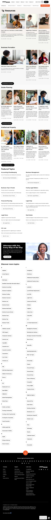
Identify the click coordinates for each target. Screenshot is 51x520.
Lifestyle (29, 304)
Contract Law (5, 339)
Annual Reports (5, 274)
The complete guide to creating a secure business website (37, 203)
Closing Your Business (7, 335)
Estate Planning (35, 5)
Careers (4, 471)
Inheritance (29, 274)
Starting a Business (31, 408)
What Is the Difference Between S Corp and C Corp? (31, 68)
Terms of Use (33, 508)
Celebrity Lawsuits (6, 328)
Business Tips (5, 319)
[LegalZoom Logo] (6, 2)
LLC (28, 319)
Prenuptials (29, 382)
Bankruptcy (4, 279)
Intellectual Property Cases (33, 281)
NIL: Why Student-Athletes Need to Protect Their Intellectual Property (6, 149)
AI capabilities (28, 469)
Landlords (29, 287)
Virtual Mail (29, 444)
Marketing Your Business (32, 332)
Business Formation (11, 5)
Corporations (5, 353)
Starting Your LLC (30, 411)
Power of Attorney (31, 378)
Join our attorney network (19, 474)
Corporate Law (5, 346)
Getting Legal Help (6, 427)
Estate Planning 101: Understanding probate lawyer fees (12, 203)
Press (4, 476)
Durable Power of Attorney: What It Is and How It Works (31, 108)
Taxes (28, 424)
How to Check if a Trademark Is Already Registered (43, 148)
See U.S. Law (6, 236)
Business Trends (5, 322)
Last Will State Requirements (33, 290)
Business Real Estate (6, 308)
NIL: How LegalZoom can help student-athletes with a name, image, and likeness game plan (38, 206)
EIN (3, 383)
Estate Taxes (5, 401)
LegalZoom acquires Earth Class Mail (8, 217)
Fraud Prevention (6, 421)
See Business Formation (7, 83)
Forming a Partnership (7, 410)
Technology (29, 428)
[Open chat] (48, 517)
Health (3, 436)
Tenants (28, 431)
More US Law (30, 339)
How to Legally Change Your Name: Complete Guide (36, 192)
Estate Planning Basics (7, 397)
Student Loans (30, 418)
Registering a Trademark (31, 30)
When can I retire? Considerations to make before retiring (37, 190)
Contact (4, 472)
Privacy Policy (7, 509)
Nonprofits (29, 345)
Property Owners (30, 389)
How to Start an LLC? (30, 479)
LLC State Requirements (32, 322)
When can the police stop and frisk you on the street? (11, 233)
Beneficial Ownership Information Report (11, 283)
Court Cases (4, 357)
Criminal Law (5, 360)
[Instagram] (39, 469)
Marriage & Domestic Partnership (34, 335)
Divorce (3, 377)
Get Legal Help (7, 256)
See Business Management (33, 182)
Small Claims (30, 404)
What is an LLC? (29, 477)
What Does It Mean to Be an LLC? (8, 66)
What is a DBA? (29, 482)
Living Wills (29, 315)
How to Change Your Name (31, 481)
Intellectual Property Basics (33, 277)
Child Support (5, 332)
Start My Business (45, 5)
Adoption (4, 270)
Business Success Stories (7, 312)
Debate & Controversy (7, 373)
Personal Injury (30, 371)
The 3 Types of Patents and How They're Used (19, 147)
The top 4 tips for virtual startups (7, 190)
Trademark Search (31, 435)
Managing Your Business (32, 328)
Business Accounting (6, 287)
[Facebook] (45, 469)
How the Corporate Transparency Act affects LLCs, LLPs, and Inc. (37, 179)
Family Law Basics (6, 406)
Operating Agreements (31, 351)
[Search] (42, 2)
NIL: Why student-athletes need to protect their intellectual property (37, 175)
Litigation (29, 308)
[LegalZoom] (43, 467)
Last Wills (29, 294)
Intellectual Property (26, 5)
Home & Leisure (5, 443)
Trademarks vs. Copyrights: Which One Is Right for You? (31, 148)
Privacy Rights (30, 385)
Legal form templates (30, 475)
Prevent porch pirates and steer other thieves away (11, 192)
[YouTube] (41, 469)
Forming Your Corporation (7, 417)
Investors (4, 474)
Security (16, 476)
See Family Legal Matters (33, 195)
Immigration (29, 270)
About (4, 469)
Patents (28, 364)
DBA (3, 366)
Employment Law (6, 386)
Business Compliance (6, 290)
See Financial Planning (8, 208)
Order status (17, 469)
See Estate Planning (6, 123)
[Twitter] (48, 469)
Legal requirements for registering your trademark (11, 230)
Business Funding (6, 294)
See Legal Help (31, 209)
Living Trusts (29, 312)
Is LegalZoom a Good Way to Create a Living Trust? (43, 108)
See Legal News (6, 223)
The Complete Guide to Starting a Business (44, 67)
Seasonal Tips (30, 401)
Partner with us (6, 478)
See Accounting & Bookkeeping (9, 177)
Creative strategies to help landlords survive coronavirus (37, 217)
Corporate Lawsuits (6, 350)
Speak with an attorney (19, 472)
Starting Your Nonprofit (32, 415)
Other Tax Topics (30, 354)
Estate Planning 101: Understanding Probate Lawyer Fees (19, 108)
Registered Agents (31, 395)
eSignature (4, 393)
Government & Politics (7, 430)
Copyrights (4, 342)
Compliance (19, 5)
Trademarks (29, 439)
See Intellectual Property (7, 165)
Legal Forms (29, 297)
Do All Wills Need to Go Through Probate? (6, 107)
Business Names (5, 304)
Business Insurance (6, 297)
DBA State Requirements (7, 370)
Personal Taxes (30, 374)
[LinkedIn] (43, 469)
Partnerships (29, 360)
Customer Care (17, 471)
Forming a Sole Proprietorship (8, 414)
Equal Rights (5, 390)
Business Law (5, 301)
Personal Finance (30, 367)
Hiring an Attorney (6, 440)
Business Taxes (5, 315)
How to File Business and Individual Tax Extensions (11, 174)
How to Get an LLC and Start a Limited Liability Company (11, 31)
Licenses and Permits (31, 301)
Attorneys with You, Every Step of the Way (13, 247)
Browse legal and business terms (25, 458)
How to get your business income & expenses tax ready (12, 205)
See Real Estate (31, 223)
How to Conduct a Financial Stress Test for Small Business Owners (44, 32)
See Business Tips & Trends (9, 195)
